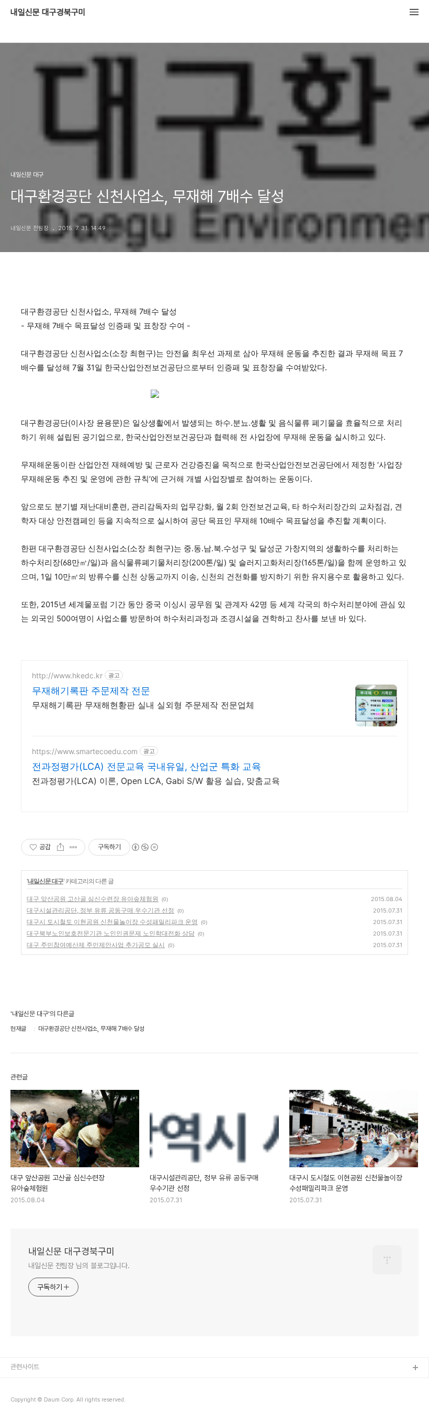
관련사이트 (24, 1367)
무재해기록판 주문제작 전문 (91, 690)
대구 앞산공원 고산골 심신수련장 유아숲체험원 (93, 899)
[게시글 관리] (73, 847)
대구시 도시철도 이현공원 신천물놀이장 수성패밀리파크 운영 (112, 922)
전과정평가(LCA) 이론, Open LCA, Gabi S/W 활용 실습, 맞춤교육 (156, 781)
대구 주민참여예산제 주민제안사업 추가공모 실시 (96, 945)
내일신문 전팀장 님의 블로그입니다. (79, 1265)
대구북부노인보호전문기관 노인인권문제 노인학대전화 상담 (111, 933)
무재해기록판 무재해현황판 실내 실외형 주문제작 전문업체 (143, 705)
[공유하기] (60, 847)
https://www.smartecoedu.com (85, 751)
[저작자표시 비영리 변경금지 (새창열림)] (144, 847)
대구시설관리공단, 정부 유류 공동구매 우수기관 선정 (100, 910)
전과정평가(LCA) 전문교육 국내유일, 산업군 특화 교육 (146, 766)
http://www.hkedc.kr (67, 675)
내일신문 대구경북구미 (48, 12)
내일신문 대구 (45, 881)
